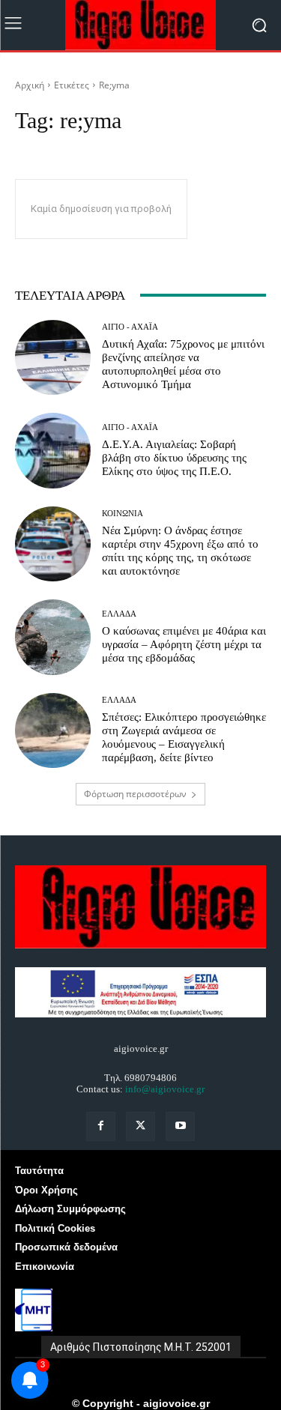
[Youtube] (180, 1126)
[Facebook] (100, 1126)
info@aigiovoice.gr (165, 1089)
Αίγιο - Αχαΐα (130, 327)
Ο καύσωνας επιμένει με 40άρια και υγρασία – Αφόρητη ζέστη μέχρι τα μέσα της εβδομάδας (184, 644)
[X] (140, 1126)
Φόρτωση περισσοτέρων (135, 793)
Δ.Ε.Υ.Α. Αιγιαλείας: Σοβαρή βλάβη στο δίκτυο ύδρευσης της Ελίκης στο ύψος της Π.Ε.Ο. (174, 457)
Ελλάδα (119, 614)
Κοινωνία (122, 513)
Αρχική (29, 85)
